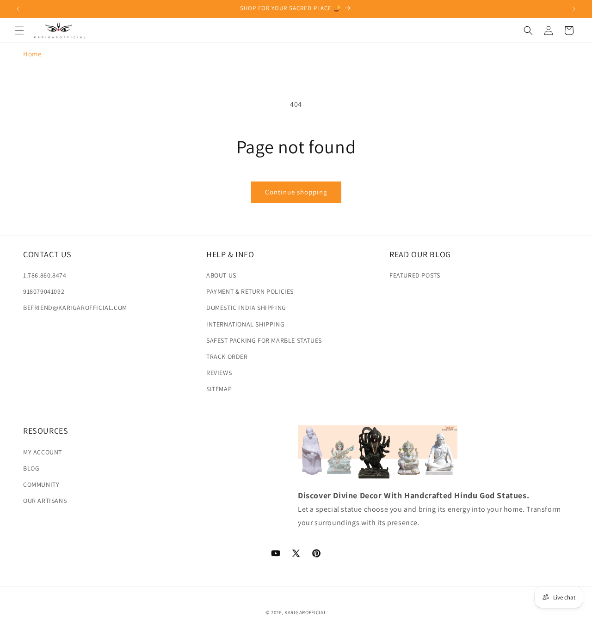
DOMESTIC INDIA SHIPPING (246, 307)
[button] (19, 30)
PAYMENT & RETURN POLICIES (250, 291)
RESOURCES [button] (45, 430)
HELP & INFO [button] (230, 254)
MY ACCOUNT (42, 452)
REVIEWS (219, 373)
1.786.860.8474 (44, 275)
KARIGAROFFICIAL (305, 612)
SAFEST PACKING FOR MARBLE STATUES (264, 340)
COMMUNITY (41, 484)
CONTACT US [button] (47, 254)
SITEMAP (219, 389)
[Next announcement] (574, 9)
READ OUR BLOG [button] (420, 254)
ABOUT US (221, 275)
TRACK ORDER (227, 356)
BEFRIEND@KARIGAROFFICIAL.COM (75, 307)
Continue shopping (296, 192)
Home (32, 53)
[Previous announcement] (18, 9)
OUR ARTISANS (45, 500)
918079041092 (43, 291)
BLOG (31, 468)
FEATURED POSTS (414, 275)
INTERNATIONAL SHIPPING (245, 324)
